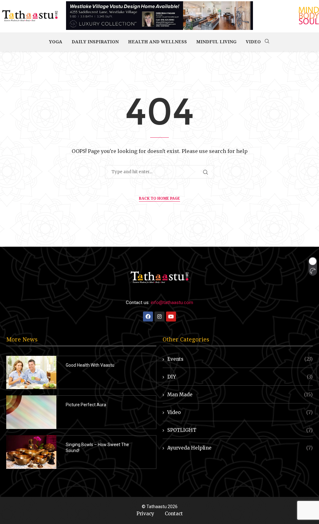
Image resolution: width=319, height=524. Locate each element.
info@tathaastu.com (172, 302)
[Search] (267, 42)
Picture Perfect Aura (86, 404)
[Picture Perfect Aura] (31, 412)
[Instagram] (159, 317)
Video (253, 42)
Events (240, 359)
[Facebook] (148, 317)
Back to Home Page (159, 198)
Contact (174, 514)
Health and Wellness (157, 42)
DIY (240, 377)
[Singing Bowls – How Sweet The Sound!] (31, 452)
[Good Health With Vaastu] (31, 372)
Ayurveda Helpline (240, 448)
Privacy (145, 514)
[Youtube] (171, 317)
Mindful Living (216, 42)
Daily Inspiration (95, 42)
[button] (312, 266)
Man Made (240, 395)
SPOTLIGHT (240, 430)
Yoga (55, 42)
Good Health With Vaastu (90, 365)
